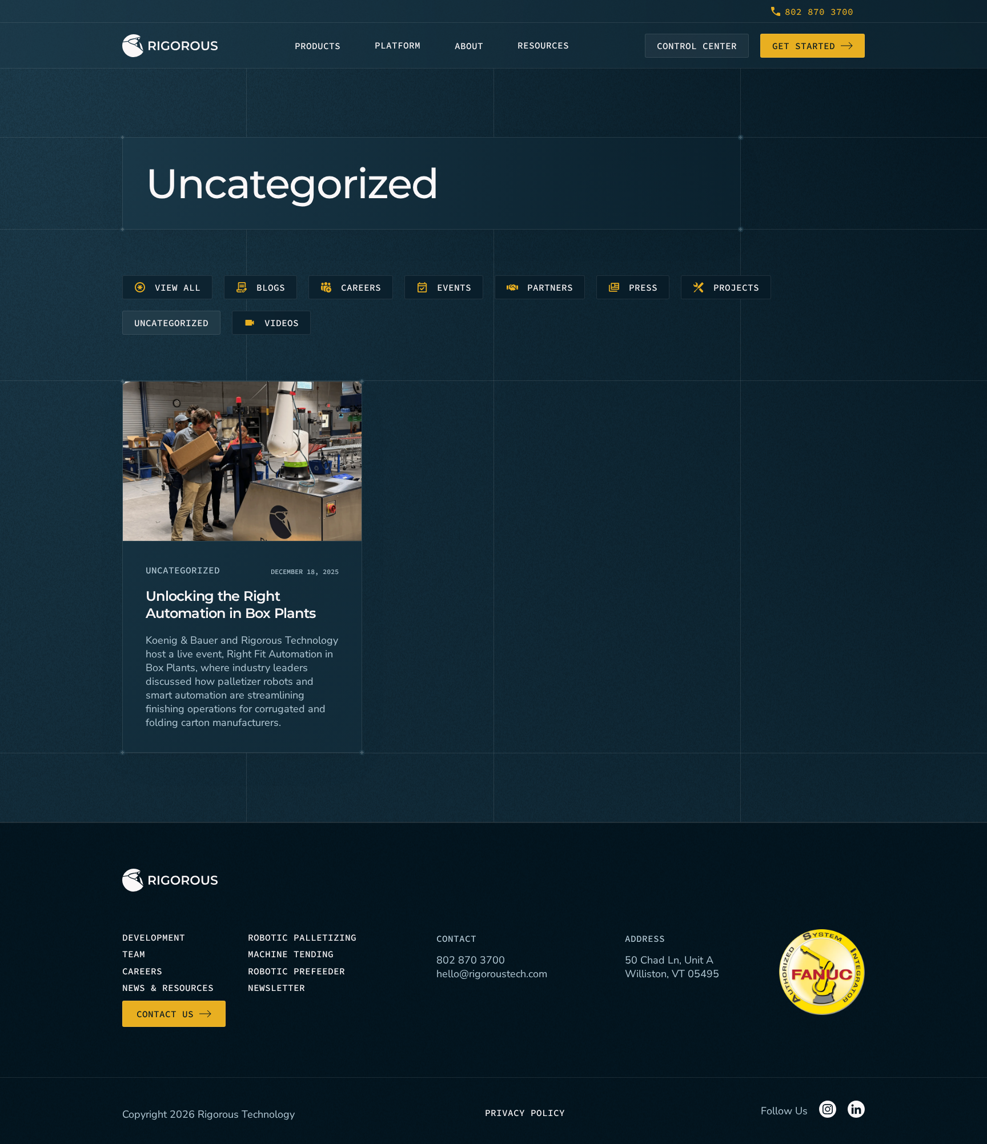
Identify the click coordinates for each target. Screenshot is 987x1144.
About (469, 45)
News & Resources (168, 987)
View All (177, 287)
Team (133, 954)
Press (643, 287)
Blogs (270, 287)
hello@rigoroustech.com (491, 974)
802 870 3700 (819, 11)
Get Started (803, 45)
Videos (281, 322)
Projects (736, 287)
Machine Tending (291, 954)
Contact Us (165, 1013)
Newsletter (276, 987)
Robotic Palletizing (302, 937)
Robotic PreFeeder (296, 971)
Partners (550, 287)
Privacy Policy (525, 1112)
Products (317, 45)
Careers (361, 287)
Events (454, 287)
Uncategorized (171, 322)
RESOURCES (543, 45)
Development (153, 937)
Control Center (697, 45)
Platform (397, 45)
